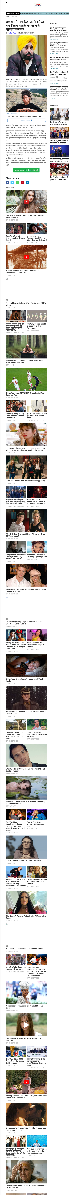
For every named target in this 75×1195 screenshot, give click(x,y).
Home (8, 17)
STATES (14, 17)
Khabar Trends (12, 33)
